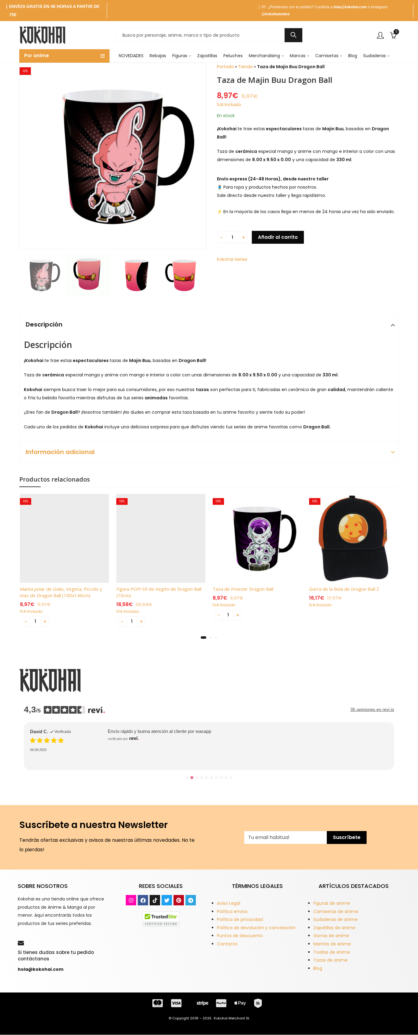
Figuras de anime (331, 903)
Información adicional (60, 452)
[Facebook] (143, 900)
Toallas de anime (331, 952)
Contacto (227, 944)
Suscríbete (346, 837)
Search (293, 35)
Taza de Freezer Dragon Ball (243, 589)
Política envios (232, 911)
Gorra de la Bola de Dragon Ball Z (344, 589)
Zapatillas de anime (334, 928)
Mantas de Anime (332, 944)
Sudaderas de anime (335, 919)
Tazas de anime (330, 960)
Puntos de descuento (240, 936)
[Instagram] (131, 900)
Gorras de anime (331, 936)
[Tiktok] (155, 900)
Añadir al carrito (278, 237)
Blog (317, 968)
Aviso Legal (228, 903)
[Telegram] (190, 900)
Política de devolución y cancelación (256, 928)
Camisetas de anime (335, 911)
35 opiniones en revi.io (372, 709)
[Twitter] (167, 900)
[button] (203, 637)
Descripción (44, 324)
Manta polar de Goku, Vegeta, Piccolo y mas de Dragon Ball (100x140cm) (61, 592)
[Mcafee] (161, 919)
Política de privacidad (240, 919)
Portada (225, 67)
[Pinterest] (179, 900)
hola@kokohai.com (350, 7)
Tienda (245, 67)
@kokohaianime (276, 14)
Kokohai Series (232, 259)
